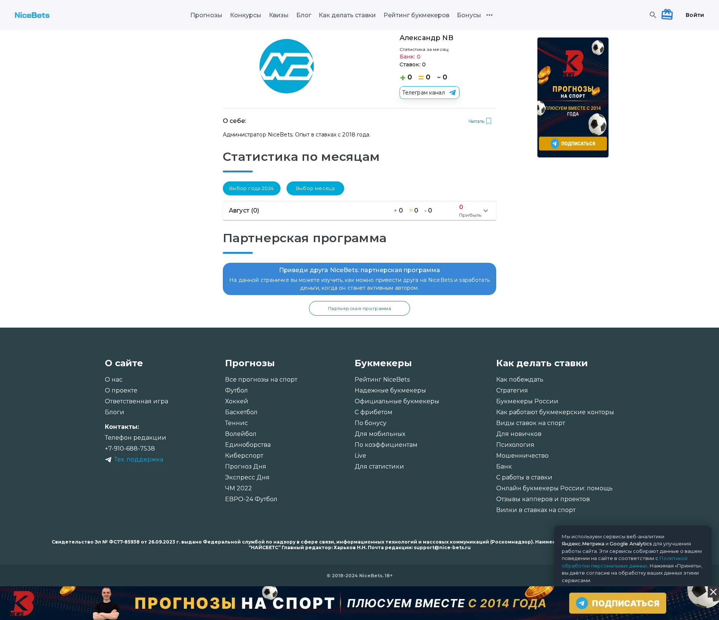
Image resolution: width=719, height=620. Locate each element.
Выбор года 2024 (251, 188)
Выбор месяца (315, 188)
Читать (476, 121)
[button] (359, 210)
